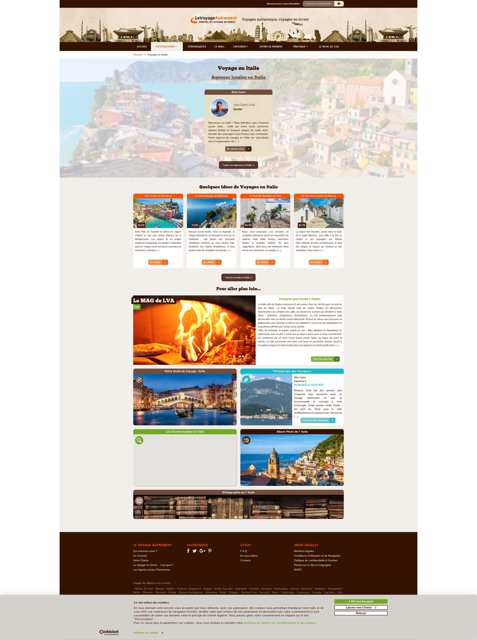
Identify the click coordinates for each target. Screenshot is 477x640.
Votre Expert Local (244, 104)
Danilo (237, 109)
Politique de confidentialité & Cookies (315, 548)
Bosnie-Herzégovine (191, 580)
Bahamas (306, 576)
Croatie (214, 584)
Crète (224, 584)
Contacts (245, 548)
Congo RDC (164, 584)
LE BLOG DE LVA (329, 46)
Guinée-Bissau (321, 587)
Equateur (155, 587)
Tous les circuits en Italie (238, 277)
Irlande (287, 591)
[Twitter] (195, 539)
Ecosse (316, 584)
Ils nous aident (249, 543)
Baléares (320, 576)
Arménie (254, 576)
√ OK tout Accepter (361, 601)
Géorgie (138, 591)
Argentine (241, 576)
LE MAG (219, 46)
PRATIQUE (299, 46)
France (231, 587)
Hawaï (149, 591)
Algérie (170, 576)
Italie (137, 306)
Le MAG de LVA (153, 301)
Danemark (292, 584)
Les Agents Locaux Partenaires (151, 557)
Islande (298, 591)
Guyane (337, 587)
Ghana (253, 587)
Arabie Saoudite (223, 576)
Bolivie (172, 580)
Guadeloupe (276, 587)
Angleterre (195, 576)
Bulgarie (234, 580)
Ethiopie (207, 587)
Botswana (211, 580)
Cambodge (287, 580)
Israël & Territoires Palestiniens (323, 591)
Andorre (182, 576)
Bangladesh (335, 576)
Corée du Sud (182, 584)
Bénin (275, 580)
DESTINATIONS (165, 46)
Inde (256, 591)
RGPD (297, 557)
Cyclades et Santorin (252, 584)
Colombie (148, 584)
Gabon (242, 587)
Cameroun (303, 580)
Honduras (161, 591)
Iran (278, 591)
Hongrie (174, 591)
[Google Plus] (203, 539)
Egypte (328, 584)
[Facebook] (189, 539)
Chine (136, 584)
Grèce (263, 587)
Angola (207, 576)
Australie (266, 576)
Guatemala (292, 587)
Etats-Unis (194, 587)
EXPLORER (239, 46)
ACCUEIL (142, 46)
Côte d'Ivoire (275, 584)
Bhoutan (148, 580)
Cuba (234, 584)
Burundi (264, 580)
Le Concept (140, 543)
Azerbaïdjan (281, 576)
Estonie (180, 587)
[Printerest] (210, 539)
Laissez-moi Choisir (359, 607)
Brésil (223, 580)
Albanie (159, 576)
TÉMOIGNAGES (197, 46)
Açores (295, 576)
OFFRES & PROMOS (271, 46)
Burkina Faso (249, 580)
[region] (185, 448)
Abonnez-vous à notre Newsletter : (285, 3)
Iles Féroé (245, 591)
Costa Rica (200, 584)
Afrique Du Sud (144, 576)
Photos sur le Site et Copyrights (312, 553)
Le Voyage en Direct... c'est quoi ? (153, 553)
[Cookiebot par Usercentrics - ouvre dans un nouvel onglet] (109, 633)
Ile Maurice (188, 591)
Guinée (306, 587)
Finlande (219, 587)
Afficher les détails (146, 632)
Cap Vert (329, 580)
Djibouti (305, 584)
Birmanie (161, 580)
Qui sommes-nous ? (145, 539)
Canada (316, 580)
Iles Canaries (228, 591)
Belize (136, 580)
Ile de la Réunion (208, 591)
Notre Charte (141, 548)
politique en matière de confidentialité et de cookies (279, 622)
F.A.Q (243, 539)
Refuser (361, 613)
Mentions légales (304, 539)
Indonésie (267, 591)
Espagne (169, 587)
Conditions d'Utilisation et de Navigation (317, 543)
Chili (339, 580)
